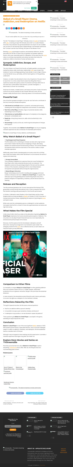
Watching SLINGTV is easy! (40, 431)
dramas (35, 173)
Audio (35, 10)
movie (45, 55)
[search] (69, 1)
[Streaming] (65, 82)
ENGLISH (63, 449)
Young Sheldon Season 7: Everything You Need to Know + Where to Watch (63, 433)
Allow (33, 8)
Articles (63, 10)
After (32, 70)
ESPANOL (63, 450)
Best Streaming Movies (9, 15)
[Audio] (55, 82)
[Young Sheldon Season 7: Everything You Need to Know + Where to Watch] (53, 431)
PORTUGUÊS (63, 452)
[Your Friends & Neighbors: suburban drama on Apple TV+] (60, 111)
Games (56, 10)
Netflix (36, 41)
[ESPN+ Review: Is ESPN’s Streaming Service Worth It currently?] (30, 426)
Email (12, 423)
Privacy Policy (42, 465)
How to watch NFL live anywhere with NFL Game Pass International (63, 422)
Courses (49, 10)
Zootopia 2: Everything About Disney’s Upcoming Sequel (58, 96)
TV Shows (28, 10)
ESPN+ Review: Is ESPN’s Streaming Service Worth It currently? (39, 427)
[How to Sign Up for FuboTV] (30, 421)
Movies (20, 10)
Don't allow (27, 8)
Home (5, 10)
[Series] (55, 78)
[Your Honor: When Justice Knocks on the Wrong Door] (60, 102)
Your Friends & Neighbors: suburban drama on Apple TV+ (60, 113)
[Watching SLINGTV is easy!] (29, 432)
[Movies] (65, 78)
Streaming (12, 10)
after (7, 43)
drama (10, 51)
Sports (42, 10)
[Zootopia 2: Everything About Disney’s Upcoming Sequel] (60, 94)
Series (32, 340)
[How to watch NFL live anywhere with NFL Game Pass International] (53, 422)
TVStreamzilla (10, 342)
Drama (17, 15)
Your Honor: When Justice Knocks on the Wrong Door (59, 104)
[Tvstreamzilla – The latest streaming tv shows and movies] (14, 449)
